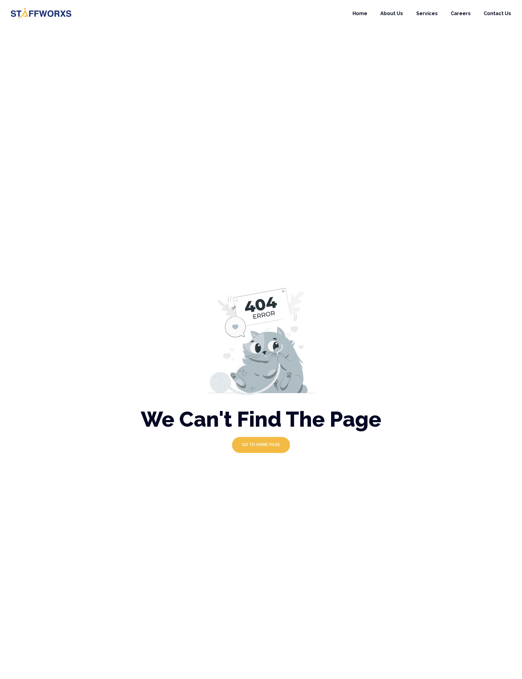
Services (427, 13)
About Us (391, 13)
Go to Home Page (261, 445)
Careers (461, 13)
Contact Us (497, 13)
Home (360, 13)
